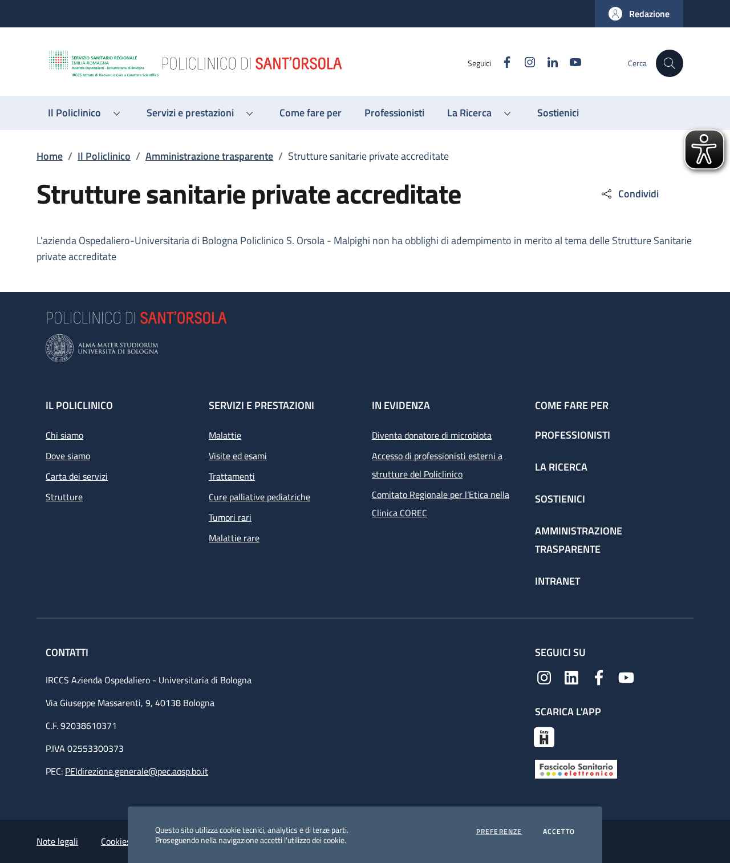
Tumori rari (230, 517)
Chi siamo (64, 435)
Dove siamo (68, 456)
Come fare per (572, 405)
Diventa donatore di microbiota (432, 435)
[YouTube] (626, 676)
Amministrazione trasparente (209, 156)
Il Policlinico (104, 156)
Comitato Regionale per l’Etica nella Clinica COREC (440, 504)
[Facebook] (599, 676)
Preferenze (499, 831)
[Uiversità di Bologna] (365, 348)
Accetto (559, 831)
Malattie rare (234, 538)
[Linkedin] (571, 676)
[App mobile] (544, 736)
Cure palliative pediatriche (259, 497)
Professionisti (572, 435)
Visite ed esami (238, 456)
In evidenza (401, 405)
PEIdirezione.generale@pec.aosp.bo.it (136, 771)
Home (49, 156)
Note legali (57, 841)
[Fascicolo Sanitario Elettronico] (576, 768)
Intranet (557, 581)
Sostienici (560, 499)
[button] (639, 13)
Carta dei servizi (77, 476)
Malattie (225, 435)
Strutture (64, 497)
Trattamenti (232, 476)
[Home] (257, 63)
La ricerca (561, 467)
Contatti (68, 652)
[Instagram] (544, 676)
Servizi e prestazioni (261, 405)
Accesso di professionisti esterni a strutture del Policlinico (437, 465)
